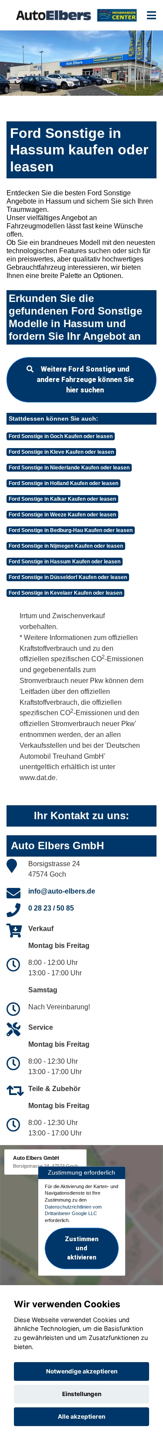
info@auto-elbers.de (61, 891)
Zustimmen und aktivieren (82, 1248)
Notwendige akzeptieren (81, 1371)
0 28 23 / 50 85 (51, 908)
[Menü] (151, 15)
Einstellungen (81, 1393)
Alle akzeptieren (81, 1416)
